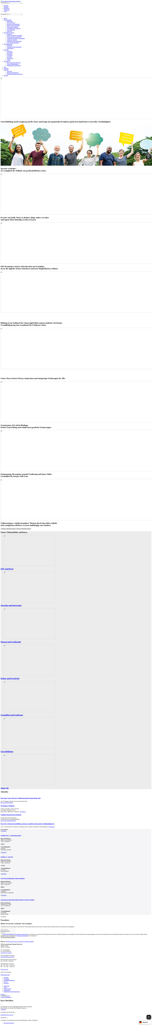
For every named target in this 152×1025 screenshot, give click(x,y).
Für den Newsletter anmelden (8, 937)
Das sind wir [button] (7, 61)
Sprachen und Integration (13, 24)
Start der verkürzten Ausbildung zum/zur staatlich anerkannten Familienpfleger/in (27, 824)
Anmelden (3, 1009)
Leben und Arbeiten (12, 40)
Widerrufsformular (5, 975)
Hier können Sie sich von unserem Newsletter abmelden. (20, 941)
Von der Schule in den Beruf (14, 37)
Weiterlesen (10, 802)
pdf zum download (5, 820)
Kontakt (6, 75)
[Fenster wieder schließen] (1, 1004)
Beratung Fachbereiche (13, 72)
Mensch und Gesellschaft (13, 25)
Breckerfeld (10, 52)
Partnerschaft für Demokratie (14, 47)
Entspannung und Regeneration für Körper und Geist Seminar (17, 900)
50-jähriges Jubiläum (7, 806)
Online (8, 59)
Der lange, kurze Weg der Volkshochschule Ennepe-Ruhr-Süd (20, 798)
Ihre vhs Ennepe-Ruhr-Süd (13, 62)
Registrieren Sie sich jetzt (7, 1015)
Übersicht (9, 34)
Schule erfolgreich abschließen (14, 35)
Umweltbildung (11, 30)
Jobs (5, 67)
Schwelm (9, 57)
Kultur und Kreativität (12, 27)
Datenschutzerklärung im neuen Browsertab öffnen (15, 934)
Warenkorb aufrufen (9, 1023)
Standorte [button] (6, 50)
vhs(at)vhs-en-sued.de (6, 952)
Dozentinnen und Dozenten (14, 65)
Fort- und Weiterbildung (13, 42)
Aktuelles (6, 68)
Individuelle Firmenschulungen (14, 74)
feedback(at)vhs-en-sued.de (7, 957)
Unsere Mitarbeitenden (12, 64)
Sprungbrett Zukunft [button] (9, 32)
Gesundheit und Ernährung (14, 28)
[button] (77, 10)
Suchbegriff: (4, 2)
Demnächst (10, 21)
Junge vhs (9, 31)
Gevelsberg (10, 55)
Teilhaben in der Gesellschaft (14, 41)
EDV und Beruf (11, 22)
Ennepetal (9, 54)
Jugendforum (10, 48)
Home (5, 18)
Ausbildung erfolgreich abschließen (16, 38)
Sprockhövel (10, 58)
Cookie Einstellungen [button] (6, 997)
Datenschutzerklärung (22, 935)
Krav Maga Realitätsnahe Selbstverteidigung (13, 878)
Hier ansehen (4, 802)
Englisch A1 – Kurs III (7, 857)
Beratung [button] (6, 69)
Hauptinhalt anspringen (15, 1)
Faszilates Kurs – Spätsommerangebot (11, 835)
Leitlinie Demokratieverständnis (11, 815)
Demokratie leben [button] (8, 44)
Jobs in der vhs (4, 969)
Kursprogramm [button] (7, 20)
